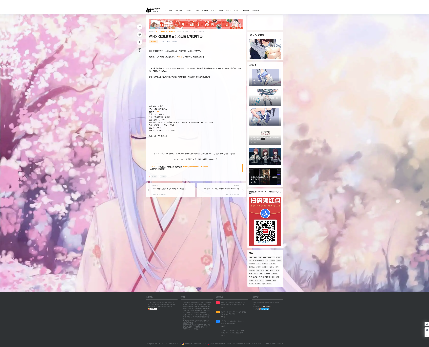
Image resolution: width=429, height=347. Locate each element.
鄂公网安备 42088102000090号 (195, 343)
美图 (196, 11)
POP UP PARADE (258, 260)
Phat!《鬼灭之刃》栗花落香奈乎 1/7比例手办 (169, 189)
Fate (260, 257)
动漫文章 (178, 11)
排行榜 (272, 270)
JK (273, 257)
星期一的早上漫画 (264, 277)
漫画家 (251, 280)
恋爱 (262, 270)
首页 (157, 31)
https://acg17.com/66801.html (195, 167)
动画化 (272, 267)
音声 (263, 284)
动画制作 (265, 267)
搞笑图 (256, 274)
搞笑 (250, 274)
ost (250, 260)
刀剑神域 (272, 264)
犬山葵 (180, 57)
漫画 (277, 277)
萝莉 (274, 280)
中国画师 (252, 264)
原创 (277, 267)
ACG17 (153, 167)
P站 (267, 260)
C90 (255, 257)
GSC (269, 257)
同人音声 (252, 270)
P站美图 (279, 260)
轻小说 (251, 284)
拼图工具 (254, 11)
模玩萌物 (172, 31)
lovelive (278, 257)
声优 (258, 270)
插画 (277, 270)
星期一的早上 (253, 277)
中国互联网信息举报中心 (218, 343)
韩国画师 (258, 284)
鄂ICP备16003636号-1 (173, 344)
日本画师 (274, 274)
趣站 (227, 11)
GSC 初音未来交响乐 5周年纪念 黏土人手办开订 (221, 189)
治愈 (273, 277)
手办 (267, 270)
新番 (261, 274)
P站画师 (272, 260)
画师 (256, 280)
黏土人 (269, 284)
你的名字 (265, 264)
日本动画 (267, 274)
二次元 (259, 264)
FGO (264, 257)
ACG (250, 257)
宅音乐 (204, 11)
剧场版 (259, 267)
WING (158, 112)
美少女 (262, 280)
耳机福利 (268, 280)
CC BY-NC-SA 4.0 (192, 315)
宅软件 (187, 11)
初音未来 (252, 267)
